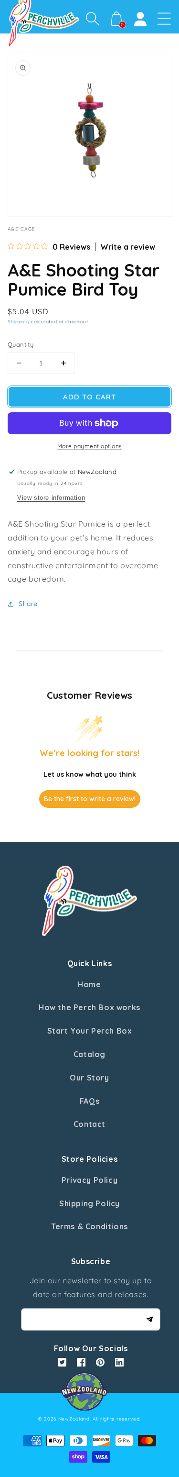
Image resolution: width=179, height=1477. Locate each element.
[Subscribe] (149, 1319)
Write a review (127, 246)
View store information (51, 497)
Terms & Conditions (89, 1226)
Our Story (89, 1077)
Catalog (89, 1054)
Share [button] (28, 603)
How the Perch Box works (89, 1007)
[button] (92, 18)
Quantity (20, 344)
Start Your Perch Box (89, 1031)
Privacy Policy (89, 1180)
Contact (89, 1124)
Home (89, 984)
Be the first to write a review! (90, 798)
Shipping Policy (89, 1203)
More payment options (89, 446)
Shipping (19, 322)
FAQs (89, 1101)
